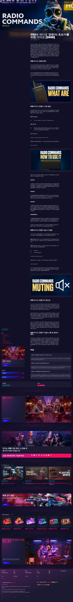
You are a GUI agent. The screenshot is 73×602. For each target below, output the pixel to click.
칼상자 (2, 596)
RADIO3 (4, 339)
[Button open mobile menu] (70, 2)
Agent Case (27, 596)
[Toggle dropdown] (22, 2)
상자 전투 (4, 377)
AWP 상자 (14, 596)
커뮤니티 (31, 32)
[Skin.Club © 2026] (8, 582)
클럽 (29, 2)
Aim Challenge (5, 572)
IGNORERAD (4, 340)
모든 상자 (12, 514)
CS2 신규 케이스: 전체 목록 (8, 483)
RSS (37, 576)
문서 (3, 329)
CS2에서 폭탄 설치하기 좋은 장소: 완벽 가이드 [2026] (59, 484)
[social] (37, 584)
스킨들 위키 (56, 2)
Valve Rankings (28, 572)
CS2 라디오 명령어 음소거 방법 (6, 341)
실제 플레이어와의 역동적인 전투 (13, 541)
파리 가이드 (7, 361)
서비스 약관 (26, 576)
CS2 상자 (4, 373)
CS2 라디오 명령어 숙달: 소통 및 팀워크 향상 (8, 343)
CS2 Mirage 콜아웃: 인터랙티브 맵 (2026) (35, 483)
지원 (65, 2)
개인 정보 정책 (15, 576)
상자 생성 (38, 572)
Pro (37, 578)
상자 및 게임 (52, 2)
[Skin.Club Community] (8, 2)
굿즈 (59, 2)
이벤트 (14, 572)
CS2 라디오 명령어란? (5, 334)
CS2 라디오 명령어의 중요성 (6, 342)
